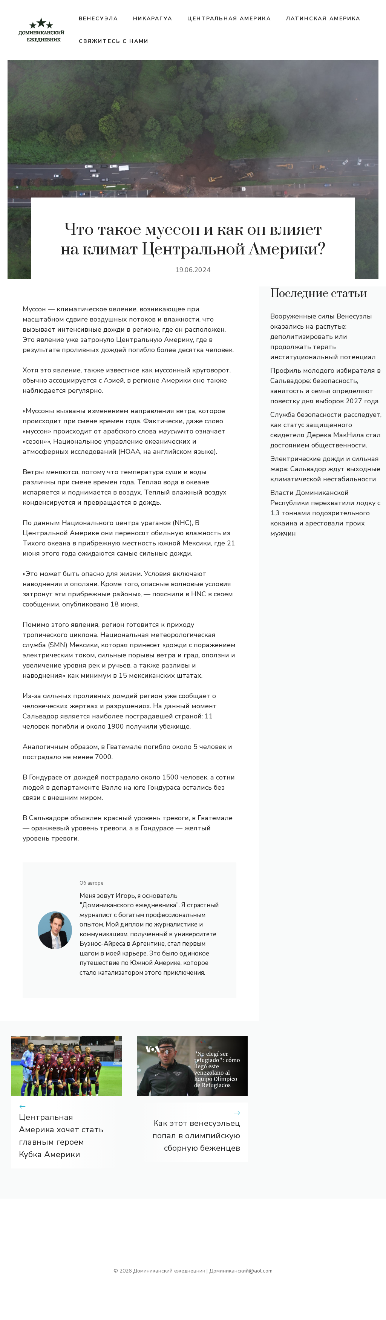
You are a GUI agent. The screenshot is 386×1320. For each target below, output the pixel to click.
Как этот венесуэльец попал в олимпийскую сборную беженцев (196, 1136)
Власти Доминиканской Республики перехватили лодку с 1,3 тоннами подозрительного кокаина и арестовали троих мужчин (325, 513)
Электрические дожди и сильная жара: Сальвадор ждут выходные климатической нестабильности (325, 469)
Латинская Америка (323, 18)
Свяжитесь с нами (114, 41)
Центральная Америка (229, 18)
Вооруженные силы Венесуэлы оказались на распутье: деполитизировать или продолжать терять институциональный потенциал (323, 336)
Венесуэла (98, 18)
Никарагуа (152, 18)
